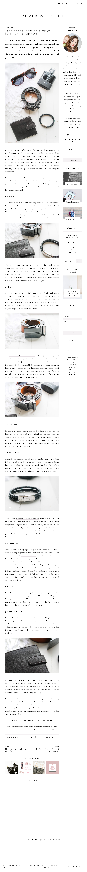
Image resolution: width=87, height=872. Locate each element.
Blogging (72, 242)
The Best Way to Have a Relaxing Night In (72, 293)
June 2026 (72, 360)
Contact (40, 866)
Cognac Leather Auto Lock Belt (22, 356)
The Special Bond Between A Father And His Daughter (73, 185)
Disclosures (51, 866)
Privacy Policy (43, 867)
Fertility (72, 252)
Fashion (12, 737)
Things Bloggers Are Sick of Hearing (73, 202)
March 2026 (72, 362)
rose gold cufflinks (28, 555)
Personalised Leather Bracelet (27, 518)
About (32, 866)
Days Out (72, 245)
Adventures (72, 235)
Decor (72, 247)
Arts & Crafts (72, 237)
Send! (72, 332)
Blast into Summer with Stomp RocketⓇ (16, 749)
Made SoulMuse (76, 866)
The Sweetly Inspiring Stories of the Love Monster (47, 749)
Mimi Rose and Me (43, 16)
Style (19, 737)
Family (72, 250)
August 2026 (72, 357)
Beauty (72, 240)
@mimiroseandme (53, 839)
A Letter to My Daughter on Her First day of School (73, 219)
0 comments (50, 737)
